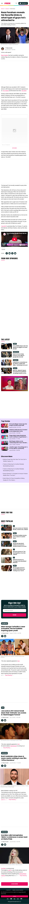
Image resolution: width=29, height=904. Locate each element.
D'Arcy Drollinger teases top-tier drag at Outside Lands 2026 (18, 424)
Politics (15, 368)
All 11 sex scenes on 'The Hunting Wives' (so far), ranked (19, 553)
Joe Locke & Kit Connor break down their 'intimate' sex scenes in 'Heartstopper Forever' (13, 713)
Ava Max (3, 868)
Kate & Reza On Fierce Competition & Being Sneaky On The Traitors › (13, 479)
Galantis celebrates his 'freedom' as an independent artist (18, 430)
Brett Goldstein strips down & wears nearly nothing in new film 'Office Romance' (13, 758)
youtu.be (3, 249)
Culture (7, 8)
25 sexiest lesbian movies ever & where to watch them (20, 537)
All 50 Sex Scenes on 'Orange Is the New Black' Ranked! (20, 561)
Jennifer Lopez (5, 799)
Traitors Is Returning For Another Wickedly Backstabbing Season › (13, 465)
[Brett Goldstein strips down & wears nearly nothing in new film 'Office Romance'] (14, 776)
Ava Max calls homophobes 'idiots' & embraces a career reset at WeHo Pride (14, 837)
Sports (15, 343)
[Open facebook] (8, 898)
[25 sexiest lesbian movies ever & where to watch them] (6, 535)
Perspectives (16, 352)
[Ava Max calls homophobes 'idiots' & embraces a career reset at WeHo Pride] (14, 855)
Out (18, 661)
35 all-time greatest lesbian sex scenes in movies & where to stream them (20, 545)
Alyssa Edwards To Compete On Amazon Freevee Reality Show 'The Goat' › (15, 474)
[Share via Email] (9, 253)
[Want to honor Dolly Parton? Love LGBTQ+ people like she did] (6, 354)
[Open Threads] (14, 898)
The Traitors (6, 90)
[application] (14, 383)
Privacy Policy (21, 892)
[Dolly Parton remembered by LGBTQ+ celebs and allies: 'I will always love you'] (6, 362)
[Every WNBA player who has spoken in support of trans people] (6, 346)
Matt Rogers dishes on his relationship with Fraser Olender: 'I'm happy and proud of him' (18, 442)
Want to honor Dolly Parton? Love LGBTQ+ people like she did (18, 355)
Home (2, 8)
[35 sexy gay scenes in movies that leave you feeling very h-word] (6, 568)
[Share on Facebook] (7, 253)
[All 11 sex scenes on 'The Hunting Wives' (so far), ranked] (6, 552)
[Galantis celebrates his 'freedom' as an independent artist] (4, 431)
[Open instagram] (18, 898)
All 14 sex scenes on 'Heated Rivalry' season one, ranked (20, 528)
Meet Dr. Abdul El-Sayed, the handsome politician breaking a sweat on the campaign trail (19, 372)
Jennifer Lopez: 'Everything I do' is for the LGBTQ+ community (18, 447)
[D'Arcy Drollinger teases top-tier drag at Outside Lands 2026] (4, 425)
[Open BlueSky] (11, 898)
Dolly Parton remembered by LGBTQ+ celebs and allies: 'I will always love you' (20, 363)
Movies (15, 533)
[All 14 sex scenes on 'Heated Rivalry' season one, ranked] (6, 528)
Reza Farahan (4, 55)
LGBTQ (9, 870)
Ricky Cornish (9, 47)
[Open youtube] (21, 898)
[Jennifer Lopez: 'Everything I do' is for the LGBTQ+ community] (4, 448)
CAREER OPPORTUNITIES (17, 890)
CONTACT (8, 890)
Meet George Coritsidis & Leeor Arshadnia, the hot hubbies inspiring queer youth (13, 629)
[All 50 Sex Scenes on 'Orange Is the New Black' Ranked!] (6, 560)
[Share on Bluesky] (15, 253)
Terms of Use (3, 893)
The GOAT (23, 90)
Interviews (12, 8)
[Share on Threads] (12, 253)
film (3, 708)
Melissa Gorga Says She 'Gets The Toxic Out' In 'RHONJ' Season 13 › (15, 460)
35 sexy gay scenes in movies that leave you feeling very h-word (19, 569)
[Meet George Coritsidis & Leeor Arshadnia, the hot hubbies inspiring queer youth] (14, 647)
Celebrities (16, 360)
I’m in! (14, 615)
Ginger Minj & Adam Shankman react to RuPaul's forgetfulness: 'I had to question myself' (18, 437)
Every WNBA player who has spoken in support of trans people (20, 347)
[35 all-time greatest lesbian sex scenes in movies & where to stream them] (6, 544)
